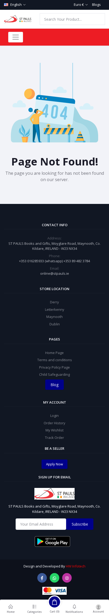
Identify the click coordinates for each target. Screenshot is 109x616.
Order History (54, 423)
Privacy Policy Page (54, 367)
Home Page (54, 352)
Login (54, 415)
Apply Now (54, 464)
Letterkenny (54, 309)
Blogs (96, 4)
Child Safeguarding (54, 374)
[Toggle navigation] (15, 37)
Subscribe (80, 524)
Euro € (79, 4)
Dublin (54, 324)
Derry (54, 302)
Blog (54, 384)
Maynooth (54, 316)
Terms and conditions (54, 359)
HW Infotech (75, 566)
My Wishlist (54, 430)
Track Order (54, 437)
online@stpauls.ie (54, 273)
